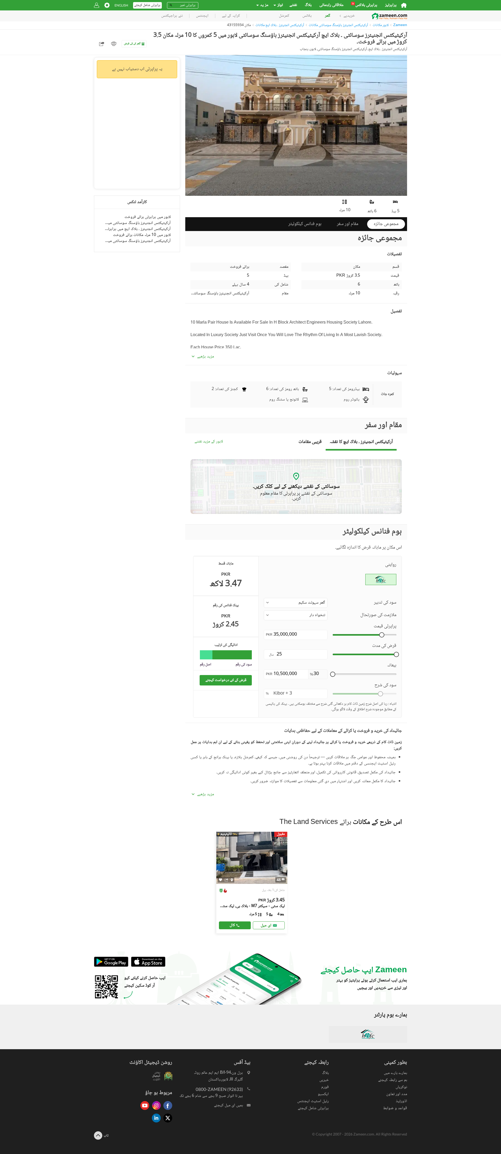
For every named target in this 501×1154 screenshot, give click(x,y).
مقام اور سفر (347, 224)
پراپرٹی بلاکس (364, 5)
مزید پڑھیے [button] (205, 357)
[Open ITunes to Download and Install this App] (146, 965)
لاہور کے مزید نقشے (208, 442)
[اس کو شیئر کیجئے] (226, 880)
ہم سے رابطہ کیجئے (392, 1080)
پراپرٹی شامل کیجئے (313, 1108)
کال (232, 925)
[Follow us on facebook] (166, 1110)
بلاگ (308, 5)
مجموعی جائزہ (386, 224)
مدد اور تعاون (396, 1094)
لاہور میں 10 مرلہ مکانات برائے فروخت (142, 235)
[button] (295, 603)
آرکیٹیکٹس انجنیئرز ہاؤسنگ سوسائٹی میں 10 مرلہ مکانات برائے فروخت (137, 241)
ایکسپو (323, 1094)
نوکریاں (401, 1087)
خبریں (324, 1080)
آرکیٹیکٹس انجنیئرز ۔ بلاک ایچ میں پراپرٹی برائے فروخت (137, 229)
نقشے (293, 5)
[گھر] (404, 5)
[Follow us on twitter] (166, 1122)
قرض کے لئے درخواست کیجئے (225, 680)
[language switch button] (121, 5)
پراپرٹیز (391, 5)
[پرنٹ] (113, 43)
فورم (325, 1087)
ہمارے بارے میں (395, 1073)
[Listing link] (252, 882)
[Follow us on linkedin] (155, 1122)
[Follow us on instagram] (155, 1110)
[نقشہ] (232, 880)
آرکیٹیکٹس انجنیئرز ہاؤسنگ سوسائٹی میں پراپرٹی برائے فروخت (137, 223)
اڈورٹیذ (401, 1101)
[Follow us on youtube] (143, 1110)
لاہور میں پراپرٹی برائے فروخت (147, 217)
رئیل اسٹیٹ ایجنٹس (313, 1101)
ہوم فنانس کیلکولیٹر (304, 224)
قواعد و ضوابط (395, 1108)
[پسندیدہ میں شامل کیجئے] (220, 879)
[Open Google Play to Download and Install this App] (111, 965)
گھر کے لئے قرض (132, 43)
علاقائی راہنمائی (331, 5)
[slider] (381, 634)
